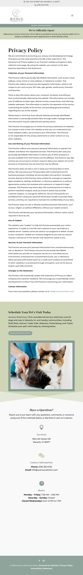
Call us (76, 34)
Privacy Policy (66, 565)
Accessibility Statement (41, 568)
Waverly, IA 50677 (41, 442)
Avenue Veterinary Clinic (24, 34)
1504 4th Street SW (41, 439)
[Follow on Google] (43, 560)
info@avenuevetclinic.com (62, 291)
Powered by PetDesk (48, 565)
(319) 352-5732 (45, 467)
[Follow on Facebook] (39, 560)
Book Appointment (41, 25)
